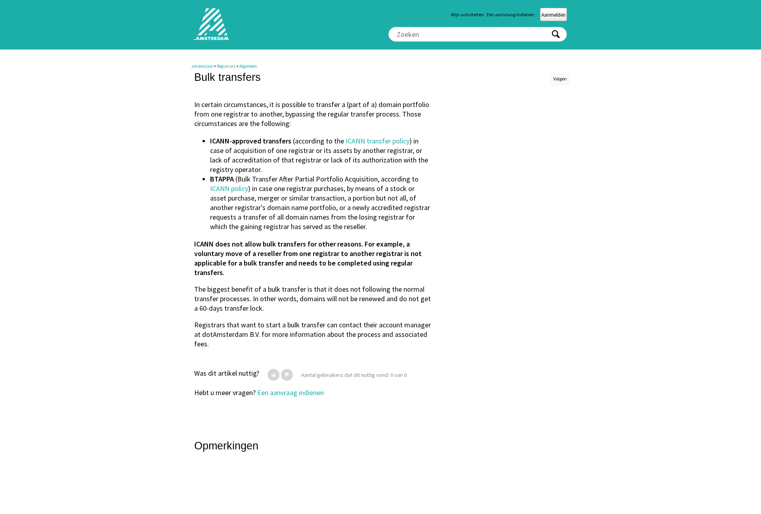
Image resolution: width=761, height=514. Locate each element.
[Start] (211, 38)
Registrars (226, 66)
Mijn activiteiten (467, 14)
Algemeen (248, 66)
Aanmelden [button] (553, 14)
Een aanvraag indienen (510, 14)
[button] (273, 375)
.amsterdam (201, 66)
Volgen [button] (560, 79)
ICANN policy (229, 188)
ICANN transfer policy (377, 140)
